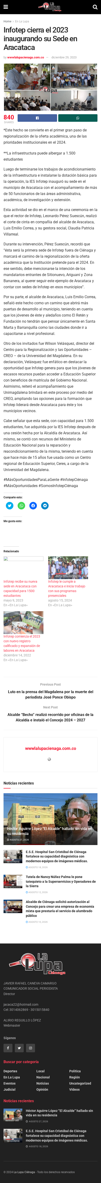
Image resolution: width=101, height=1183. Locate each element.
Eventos (10, 1083)
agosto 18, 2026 (38, 867)
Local (40, 1071)
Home (7, 21)
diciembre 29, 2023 (64, 57)
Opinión (42, 1089)
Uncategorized (80, 1083)
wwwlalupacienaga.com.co (25, 57)
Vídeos (74, 1089)
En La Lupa (22, 21)
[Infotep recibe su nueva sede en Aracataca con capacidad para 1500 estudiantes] (23, 567)
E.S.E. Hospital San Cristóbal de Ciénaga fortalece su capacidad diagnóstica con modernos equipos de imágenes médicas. (57, 856)
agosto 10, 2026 (38, 922)
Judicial (10, 1089)
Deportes (10, 1071)
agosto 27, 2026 (19, 839)
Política (75, 1071)
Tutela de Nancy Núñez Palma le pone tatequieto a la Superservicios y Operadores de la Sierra (61, 881)
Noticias (42, 1083)
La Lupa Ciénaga (24, 1172)
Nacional (43, 1077)
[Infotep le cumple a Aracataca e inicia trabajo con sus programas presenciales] (68, 567)
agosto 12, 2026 (38, 892)
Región (74, 1077)
